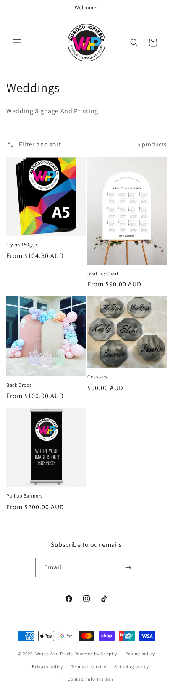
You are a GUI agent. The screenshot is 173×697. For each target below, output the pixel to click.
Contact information (90, 679)
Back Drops (19, 385)
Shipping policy (131, 666)
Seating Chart (103, 273)
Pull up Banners (24, 496)
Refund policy (140, 653)
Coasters (97, 376)
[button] (17, 42)
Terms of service (88, 666)
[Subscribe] (128, 567)
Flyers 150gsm (22, 244)
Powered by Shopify (96, 653)
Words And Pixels (54, 653)
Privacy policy (47, 666)
